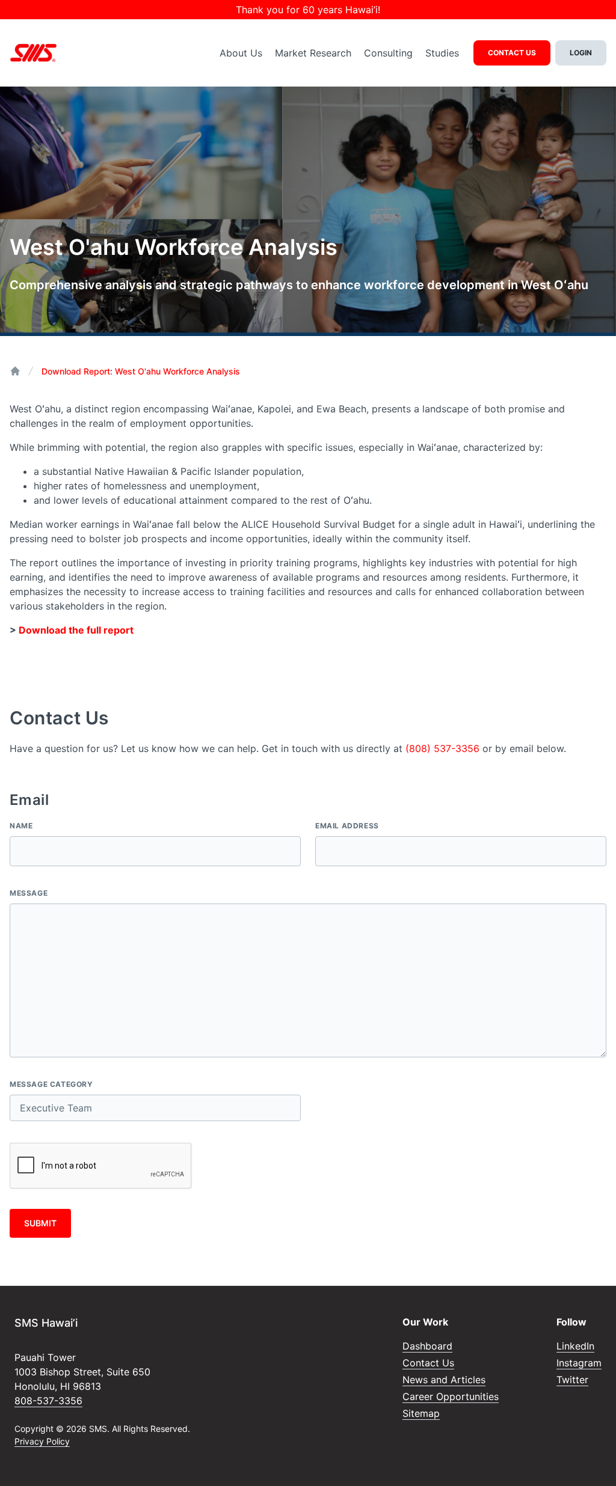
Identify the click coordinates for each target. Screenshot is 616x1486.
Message (29, 892)
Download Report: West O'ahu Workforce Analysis (141, 371)
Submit (40, 1223)
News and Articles (443, 1380)
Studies (442, 53)
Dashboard (427, 1346)
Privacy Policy (42, 1441)
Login (581, 52)
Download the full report (76, 630)
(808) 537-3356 (442, 748)
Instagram (579, 1363)
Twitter (572, 1380)
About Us (241, 53)
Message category (51, 1084)
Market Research (313, 53)
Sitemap (421, 1413)
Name (21, 825)
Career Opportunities (450, 1396)
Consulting (388, 53)
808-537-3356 (48, 1401)
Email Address (347, 825)
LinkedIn (575, 1346)
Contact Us (512, 52)
